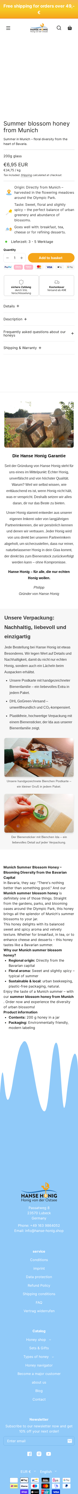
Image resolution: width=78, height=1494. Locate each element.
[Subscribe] (70, 1441)
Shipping (26, 175)
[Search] (59, 28)
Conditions (39, 1260)
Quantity (9, 250)
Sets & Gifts (39, 1348)
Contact (39, 1399)
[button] (11, 306)
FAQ (39, 1302)
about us (39, 1382)
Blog (39, 1391)
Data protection (39, 1277)
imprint (39, 1268)
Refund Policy (39, 1285)
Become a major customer (39, 1373)
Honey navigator (39, 1365)
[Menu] (8, 28)
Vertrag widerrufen (39, 1311)
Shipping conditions (39, 1294)
